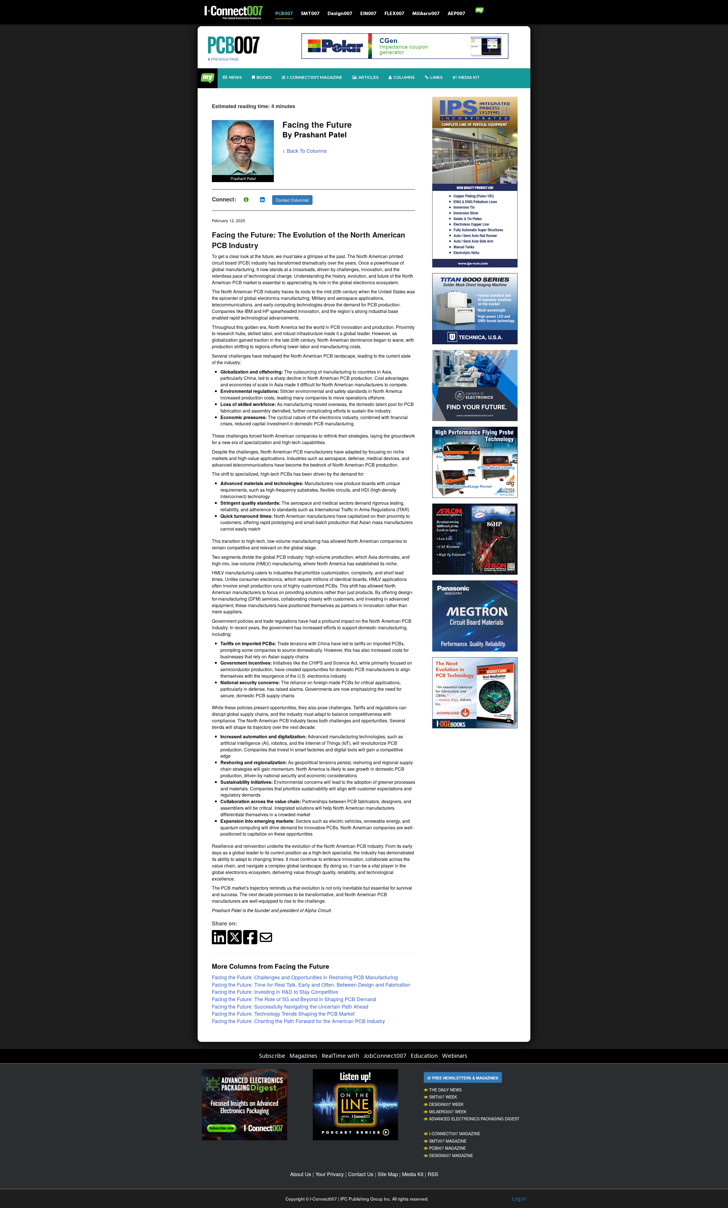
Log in (519, 1198)
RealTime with (340, 1056)
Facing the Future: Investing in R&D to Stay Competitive (275, 991)
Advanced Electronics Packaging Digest (474, 1119)
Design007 (340, 14)
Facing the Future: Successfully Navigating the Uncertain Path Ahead (290, 1006)
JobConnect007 (384, 1056)
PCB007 (284, 14)
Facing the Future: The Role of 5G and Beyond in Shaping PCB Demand (294, 999)
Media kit (469, 77)
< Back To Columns (304, 150)
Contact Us (360, 1174)
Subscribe (272, 1056)
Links (436, 77)
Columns (404, 77)
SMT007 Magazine (447, 1141)
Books (264, 77)
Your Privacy (329, 1174)
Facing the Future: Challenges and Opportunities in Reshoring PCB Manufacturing (305, 977)
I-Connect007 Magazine (314, 77)
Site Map (388, 1174)
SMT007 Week (443, 1097)
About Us (300, 1174)
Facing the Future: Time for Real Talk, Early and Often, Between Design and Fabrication (311, 984)
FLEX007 (394, 14)
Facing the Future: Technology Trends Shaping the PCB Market (283, 1013)
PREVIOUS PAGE (224, 59)
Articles (368, 77)
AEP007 (456, 14)
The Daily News (445, 1089)
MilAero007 (426, 14)
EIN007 (368, 14)
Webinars (454, 1056)
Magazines (303, 1056)
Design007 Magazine (451, 1155)
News (235, 77)
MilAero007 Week (447, 1111)
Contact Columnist (292, 200)
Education (424, 1056)
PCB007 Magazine (447, 1148)
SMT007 (310, 14)
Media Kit (412, 1174)
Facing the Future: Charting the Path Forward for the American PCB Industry (298, 1020)
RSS (433, 1174)
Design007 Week (446, 1104)
